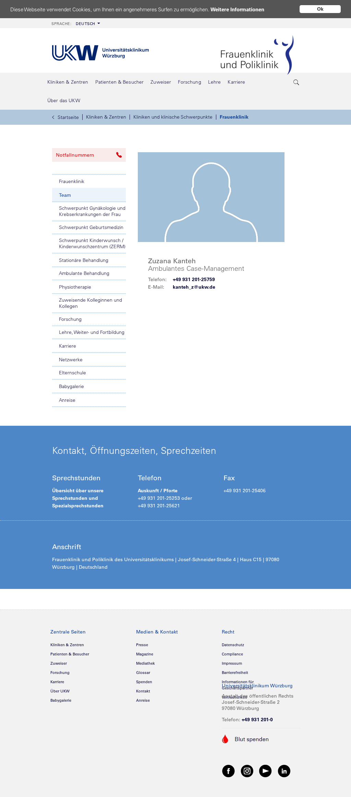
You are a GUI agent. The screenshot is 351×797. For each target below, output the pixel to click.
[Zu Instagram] (247, 771)
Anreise (67, 400)
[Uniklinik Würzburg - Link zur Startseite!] (100, 50)
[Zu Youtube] (266, 771)
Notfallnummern (75, 155)
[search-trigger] (296, 82)
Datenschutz (233, 644)
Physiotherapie (75, 287)
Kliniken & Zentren (106, 117)
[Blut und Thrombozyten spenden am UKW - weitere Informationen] (245, 738)
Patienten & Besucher (69, 654)
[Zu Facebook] (228, 771)
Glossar (143, 672)
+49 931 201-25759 (194, 279)
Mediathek (145, 663)
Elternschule (72, 373)
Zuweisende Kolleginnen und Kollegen (90, 303)
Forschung (70, 319)
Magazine (144, 654)
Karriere (67, 346)
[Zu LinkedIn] (284, 771)
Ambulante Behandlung (84, 273)
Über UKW (60, 691)
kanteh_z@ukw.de (194, 287)
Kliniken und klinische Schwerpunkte (173, 117)
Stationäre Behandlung (83, 260)
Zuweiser (58, 663)
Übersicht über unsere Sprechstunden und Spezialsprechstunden (78, 498)
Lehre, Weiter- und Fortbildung (91, 332)
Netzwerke (71, 360)
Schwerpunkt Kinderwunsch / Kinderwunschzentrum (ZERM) (92, 243)
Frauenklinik (234, 117)
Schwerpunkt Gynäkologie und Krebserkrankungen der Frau (92, 211)
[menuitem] (75, 23)
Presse (142, 644)
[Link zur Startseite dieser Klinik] (257, 50)
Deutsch (73, 23)
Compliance (232, 654)
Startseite (68, 117)
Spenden (144, 681)
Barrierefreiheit (235, 672)
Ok (320, 9)
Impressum (232, 663)
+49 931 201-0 (257, 719)
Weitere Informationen (237, 9)
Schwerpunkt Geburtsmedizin (91, 227)
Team (65, 195)
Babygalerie (71, 386)
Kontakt (143, 691)
